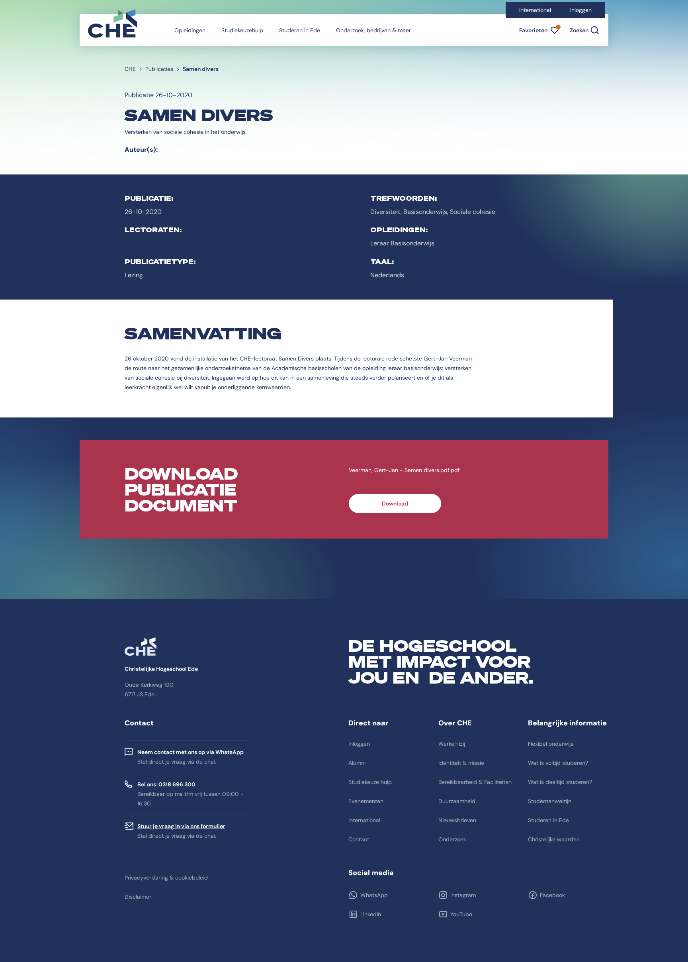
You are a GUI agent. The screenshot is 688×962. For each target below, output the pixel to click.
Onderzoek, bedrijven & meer (373, 30)
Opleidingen (189, 30)
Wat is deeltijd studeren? (560, 782)
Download (395, 503)
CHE (130, 68)
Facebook (552, 895)
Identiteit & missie (461, 762)
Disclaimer (138, 896)
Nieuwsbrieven (457, 820)
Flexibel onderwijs (550, 743)
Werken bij (451, 743)
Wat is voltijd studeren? (558, 762)
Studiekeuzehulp (242, 30)
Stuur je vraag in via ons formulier (181, 826)
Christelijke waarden (554, 839)
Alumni (357, 762)
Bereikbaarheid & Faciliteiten (475, 782)
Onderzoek (452, 839)
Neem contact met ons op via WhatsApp (190, 752)
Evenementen (365, 801)
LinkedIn (370, 914)
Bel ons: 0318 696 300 (166, 784)
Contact (358, 839)
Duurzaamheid (456, 801)
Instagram (463, 895)
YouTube (461, 914)
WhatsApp (374, 895)
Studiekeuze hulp (370, 782)
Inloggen (581, 10)
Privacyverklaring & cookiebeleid (166, 877)
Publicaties (159, 68)
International (535, 10)
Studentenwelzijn (549, 801)
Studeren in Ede (299, 30)
